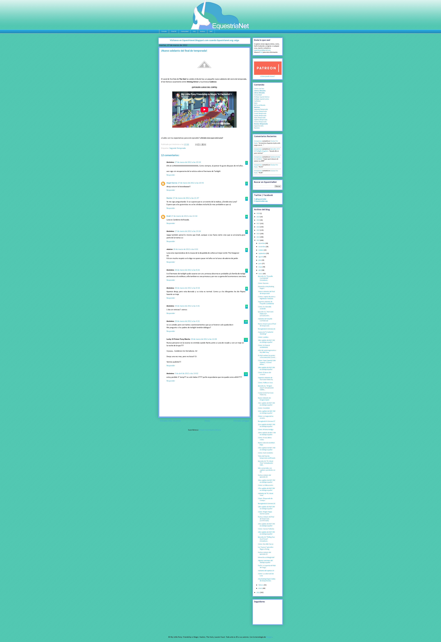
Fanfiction (257, 101)
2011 (258, 592)
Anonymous (258, 141)
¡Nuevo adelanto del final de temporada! (266, 292)
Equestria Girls (258, 126)
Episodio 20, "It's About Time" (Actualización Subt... (265, 463)
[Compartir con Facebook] (203, 144)
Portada (164, 31)
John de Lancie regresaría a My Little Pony (267, 351)
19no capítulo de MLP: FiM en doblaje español (266, 449)
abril (260, 270)
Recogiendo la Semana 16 (266, 503)
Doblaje (261, 97)
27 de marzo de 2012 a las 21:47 (186, 198)
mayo (261, 267)
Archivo (202, 31)
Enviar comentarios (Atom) (210, 430)
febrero (261, 585)
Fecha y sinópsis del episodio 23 (264, 553)
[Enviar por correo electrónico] (196, 144)
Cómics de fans (259, 89)
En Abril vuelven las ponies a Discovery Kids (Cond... (267, 356)
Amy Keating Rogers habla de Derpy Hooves (266, 580)
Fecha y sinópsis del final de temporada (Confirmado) (266, 519)
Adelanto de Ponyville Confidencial (265, 320)
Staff (211, 31)
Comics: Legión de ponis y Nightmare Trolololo (266, 298)
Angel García (172, 183)
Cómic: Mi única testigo (265, 429)
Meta (255, 103)
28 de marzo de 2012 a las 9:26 (187, 270)
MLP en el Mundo (259, 105)
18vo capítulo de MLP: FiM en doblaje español (266, 481)
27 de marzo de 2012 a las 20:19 (188, 162)
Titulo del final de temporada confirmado (266, 457)
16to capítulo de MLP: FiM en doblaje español (266, 508)
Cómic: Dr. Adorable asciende (264, 308)
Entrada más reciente (170, 421)
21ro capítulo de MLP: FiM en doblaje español (266, 425)
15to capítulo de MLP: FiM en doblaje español (266, 525)
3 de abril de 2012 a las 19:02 (186, 374)
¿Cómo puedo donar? (267, 76)
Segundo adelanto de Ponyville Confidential (266, 303)
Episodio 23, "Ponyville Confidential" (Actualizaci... (265, 278)
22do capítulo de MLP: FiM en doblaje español (266, 412)
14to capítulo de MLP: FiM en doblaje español (266, 533)
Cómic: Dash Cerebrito (265, 453)
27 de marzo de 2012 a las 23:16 (188, 231)
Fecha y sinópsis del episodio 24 (264, 476)
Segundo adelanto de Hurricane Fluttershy (265, 379)
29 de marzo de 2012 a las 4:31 (187, 321)
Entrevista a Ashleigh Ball (266, 557)
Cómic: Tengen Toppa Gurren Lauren (265, 513)
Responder (171, 175)
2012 (258, 240)
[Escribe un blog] (198, 144)
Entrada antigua (241, 421)
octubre (261, 250)
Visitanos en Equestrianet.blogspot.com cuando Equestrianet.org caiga (204, 40)
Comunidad (184, 31)
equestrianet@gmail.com (262, 50)
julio (260, 260)
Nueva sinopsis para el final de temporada (267, 325)
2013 (258, 237)
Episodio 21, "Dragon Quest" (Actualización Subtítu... (266, 388)
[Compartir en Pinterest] (205, 144)
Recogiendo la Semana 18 (266, 329)
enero (261, 588)
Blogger (269, 637)
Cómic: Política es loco (265, 383)
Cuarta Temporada (260, 113)
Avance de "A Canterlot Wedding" (265, 333)
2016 (258, 227)
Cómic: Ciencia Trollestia (266, 529)
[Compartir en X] (200, 144)
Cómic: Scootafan (264, 408)
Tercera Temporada (260, 111)
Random (257, 128)
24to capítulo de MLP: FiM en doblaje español (266, 368)
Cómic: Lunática (263, 337)
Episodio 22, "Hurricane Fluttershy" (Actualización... (265, 314)
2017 (258, 223)
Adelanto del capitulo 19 (266, 571)
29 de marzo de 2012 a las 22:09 (204, 339)
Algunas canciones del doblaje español (265, 561)
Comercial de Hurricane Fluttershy (265, 394)
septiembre (262, 253)
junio (260, 263)
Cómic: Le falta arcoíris (265, 485)
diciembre (262, 243)
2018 (258, 220)
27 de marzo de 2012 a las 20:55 (191, 183)
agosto (261, 257)
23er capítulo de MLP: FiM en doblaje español (266, 404)
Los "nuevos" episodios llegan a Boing (265, 548)
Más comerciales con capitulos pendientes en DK (266, 470)
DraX (169, 216)
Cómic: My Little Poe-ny (265, 544)
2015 (258, 230)
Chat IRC (173, 31)
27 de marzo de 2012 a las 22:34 (184, 216)
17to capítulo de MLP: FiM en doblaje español (266, 489)
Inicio (207, 421)
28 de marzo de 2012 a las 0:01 (185, 249)
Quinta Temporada (260, 115)
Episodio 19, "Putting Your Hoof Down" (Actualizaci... (266, 539)
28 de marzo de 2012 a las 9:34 (187, 288)
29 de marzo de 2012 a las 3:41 (187, 306)
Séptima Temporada (260, 120)
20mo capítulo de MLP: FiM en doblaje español (267, 434)
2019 (258, 217)
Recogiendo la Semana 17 (266, 421)
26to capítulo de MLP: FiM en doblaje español (266, 341)
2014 (258, 234)
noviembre (262, 247)
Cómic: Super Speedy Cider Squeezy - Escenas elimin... (267, 362)
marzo (261, 274)
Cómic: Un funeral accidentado (264, 346)
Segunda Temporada (178, 148)
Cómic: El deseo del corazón (264, 373)
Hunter (169, 198)
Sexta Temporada (259, 118)
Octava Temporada (260, 122)
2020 (258, 213)
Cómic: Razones (263, 283)
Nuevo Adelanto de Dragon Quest (264, 399)
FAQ (194, 31)
